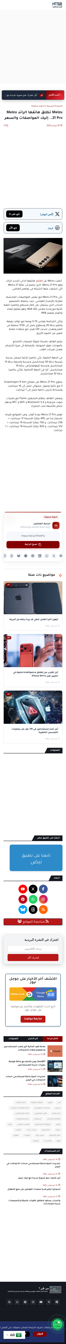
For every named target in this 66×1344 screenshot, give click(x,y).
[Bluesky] (18, 556)
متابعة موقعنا (33, 1019)
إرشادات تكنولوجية (41, 1108)
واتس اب (47, 1141)
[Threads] (11, 556)
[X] (54, 556)
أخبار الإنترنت (21, 1103)
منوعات (27, 1135)
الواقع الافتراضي (53, 1119)
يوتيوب (35, 1141)
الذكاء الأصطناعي (22, 1114)
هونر (58, 1141)
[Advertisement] (33, 46)
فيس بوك (40, 1135)
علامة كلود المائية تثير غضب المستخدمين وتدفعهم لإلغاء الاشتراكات (24, 1048)
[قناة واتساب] (57, 1324)
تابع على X (14, 214)
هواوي (15, 1135)
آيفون (50, 1103)
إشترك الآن (33, 957)
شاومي (18, 1130)
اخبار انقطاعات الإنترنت (20, 1108)
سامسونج (46, 1130)
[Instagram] (4, 556)
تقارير (58, 1124)
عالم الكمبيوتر (54, 1135)
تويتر (10, 1124)
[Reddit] (26, 556)
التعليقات (13, 1039)
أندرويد (57, 1108)
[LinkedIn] (40, 556)
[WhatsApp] (47, 556)
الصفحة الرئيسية (54, 106)
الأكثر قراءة (52, 1039)
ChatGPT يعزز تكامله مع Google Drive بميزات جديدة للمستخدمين (27, 1063)
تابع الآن (13, 227)
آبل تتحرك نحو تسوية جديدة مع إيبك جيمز (39, 1178)
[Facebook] (61, 556)
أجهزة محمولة (38, 106)
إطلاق (39, 281)
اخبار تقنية (56, 1114)
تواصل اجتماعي (23, 1124)
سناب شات (31, 1130)
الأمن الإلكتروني (40, 1114)
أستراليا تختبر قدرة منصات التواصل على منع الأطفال (33, 1189)
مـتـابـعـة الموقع (34, 922)
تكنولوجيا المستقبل (43, 1124)
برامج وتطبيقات (22, 1119)
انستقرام (37, 1119)
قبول (40, 1334)
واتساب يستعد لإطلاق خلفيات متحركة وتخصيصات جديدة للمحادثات (34, 1202)
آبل (59, 1103)
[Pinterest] (33, 556)
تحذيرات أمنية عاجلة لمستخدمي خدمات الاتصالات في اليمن (25, 1078)
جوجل (58, 1130)
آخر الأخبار (33, 1039)
